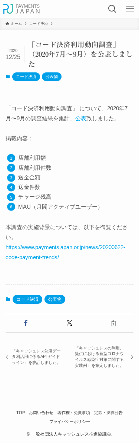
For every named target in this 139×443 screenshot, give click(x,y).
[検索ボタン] (112, 9)
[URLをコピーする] (113, 323)
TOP (20, 412)
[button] (26, 323)
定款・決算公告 (108, 412)
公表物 (52, 76)
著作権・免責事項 (73, 412)
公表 (80, 118)
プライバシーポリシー (69, 421)
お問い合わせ (41, 412)
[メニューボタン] (130, 9)
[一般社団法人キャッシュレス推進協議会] (21, 9)
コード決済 (26, 76)
